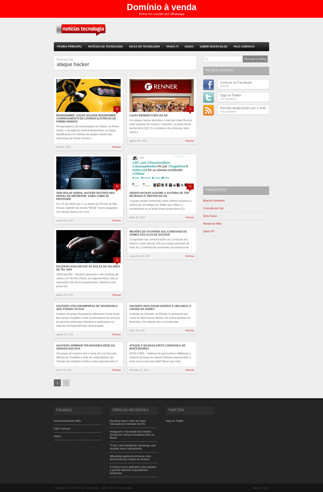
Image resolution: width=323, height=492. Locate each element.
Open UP (208, 231)
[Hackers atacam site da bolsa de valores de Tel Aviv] (88, 263)
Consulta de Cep (213, 208)
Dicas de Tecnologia (144, 46)
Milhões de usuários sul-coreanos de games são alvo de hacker (158, 233)
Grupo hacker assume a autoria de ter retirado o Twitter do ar (159, 194)
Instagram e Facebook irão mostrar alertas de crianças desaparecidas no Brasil (132, 434)
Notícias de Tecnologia (105, 46)
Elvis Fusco (210, 216)
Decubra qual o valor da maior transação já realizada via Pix (128, 422)
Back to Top (260, 487)
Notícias (116, 147)
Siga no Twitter (174, 420)
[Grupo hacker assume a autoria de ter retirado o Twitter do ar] (161, 189)
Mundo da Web (212, 223)
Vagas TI (172, 46)
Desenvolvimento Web (67, 420)
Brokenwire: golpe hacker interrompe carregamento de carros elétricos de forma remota (86, 118)
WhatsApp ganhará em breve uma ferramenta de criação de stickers (130, 458)
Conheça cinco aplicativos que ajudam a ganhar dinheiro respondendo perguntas (133, 470)
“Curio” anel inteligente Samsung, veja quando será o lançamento (133, 447)
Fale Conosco (244, 46)
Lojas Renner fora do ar (148, 115)
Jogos (189, 46)
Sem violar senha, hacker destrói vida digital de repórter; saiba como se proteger (85, 196)
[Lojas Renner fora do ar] (161, 112)
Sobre (57, 436)
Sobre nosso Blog (213, 46)
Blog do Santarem (214, 200)
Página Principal (69, 46)
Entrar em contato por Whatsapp (161, 14)
